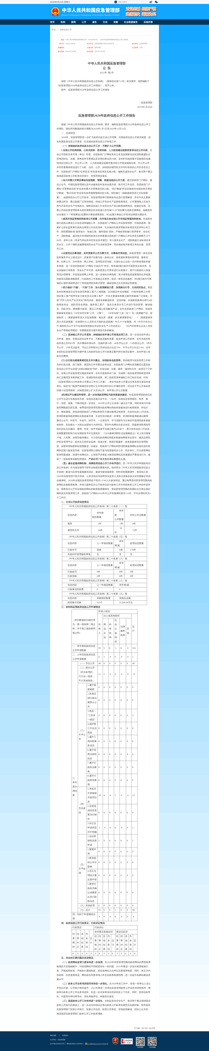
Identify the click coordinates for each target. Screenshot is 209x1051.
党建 (115, 22)
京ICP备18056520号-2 (58, 1044)
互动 (105, 22)
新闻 (73, 22)
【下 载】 (137, 1028)
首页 (52, 22)
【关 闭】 (152, 1028)
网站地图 (53, 1035)
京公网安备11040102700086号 (97, 1044)
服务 (94, 22)
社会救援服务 (131, 22)
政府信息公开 (66, 30)
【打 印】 (144, 1028)
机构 (63, 22)
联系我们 (65, 1035)
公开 (84, 22)
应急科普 (148, 22)
